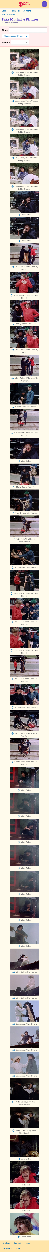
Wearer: (6, 42)
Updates (6, 1243)
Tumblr (19, 1248)
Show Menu (44, 4)
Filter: (5, 30)
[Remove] (26, 36)
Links (27, 1243)
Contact (17, 1243)
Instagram (7, 1248)
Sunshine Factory (24, 4)
